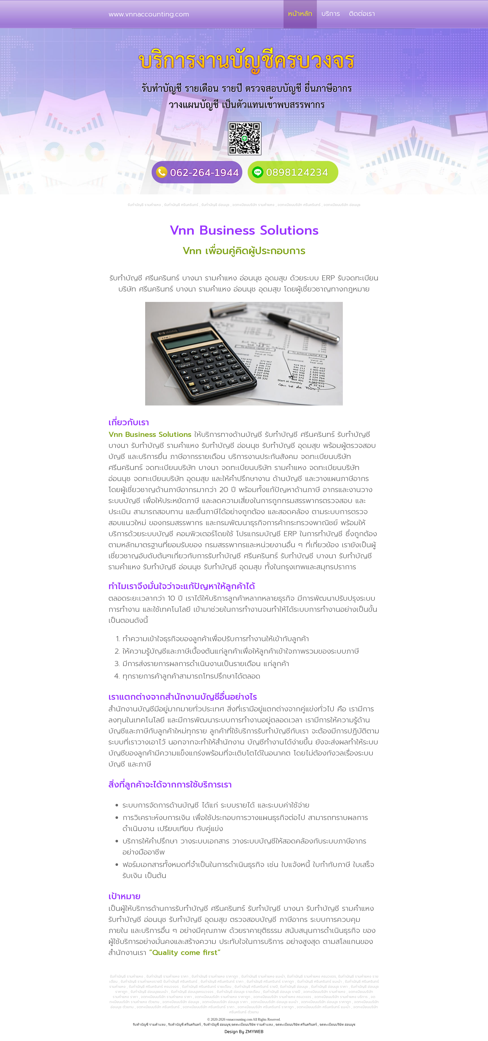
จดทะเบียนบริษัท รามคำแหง (252, 1025)
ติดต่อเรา (362, 13)
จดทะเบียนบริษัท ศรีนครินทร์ (296, 1025)
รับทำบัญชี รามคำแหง (149, 1025)
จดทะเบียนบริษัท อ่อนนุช (337, 1025)
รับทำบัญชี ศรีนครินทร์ (184, 1025)
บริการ (330, 13)
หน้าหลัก (300, 13)
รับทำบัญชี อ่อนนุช (216, 1025)
